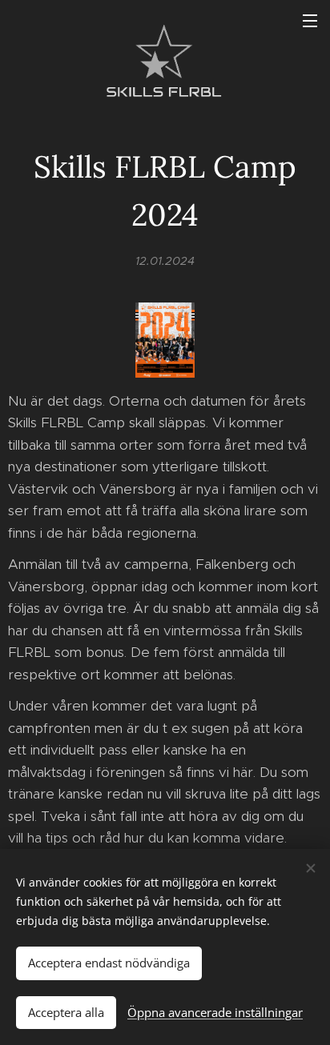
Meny (310, 20)
